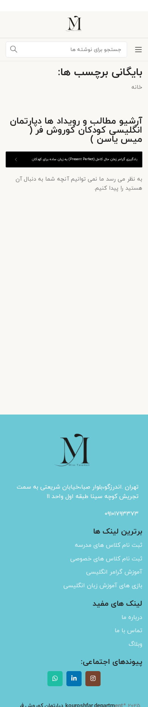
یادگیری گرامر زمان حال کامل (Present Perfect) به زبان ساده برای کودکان (85, 159)
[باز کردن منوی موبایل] (138, 49)
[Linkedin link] (74, 678)
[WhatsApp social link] (55, 678)
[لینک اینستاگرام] (93, 678)
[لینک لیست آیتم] (74, 546)
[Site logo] (74, 24)
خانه (136, 87)
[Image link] (74, 452)
